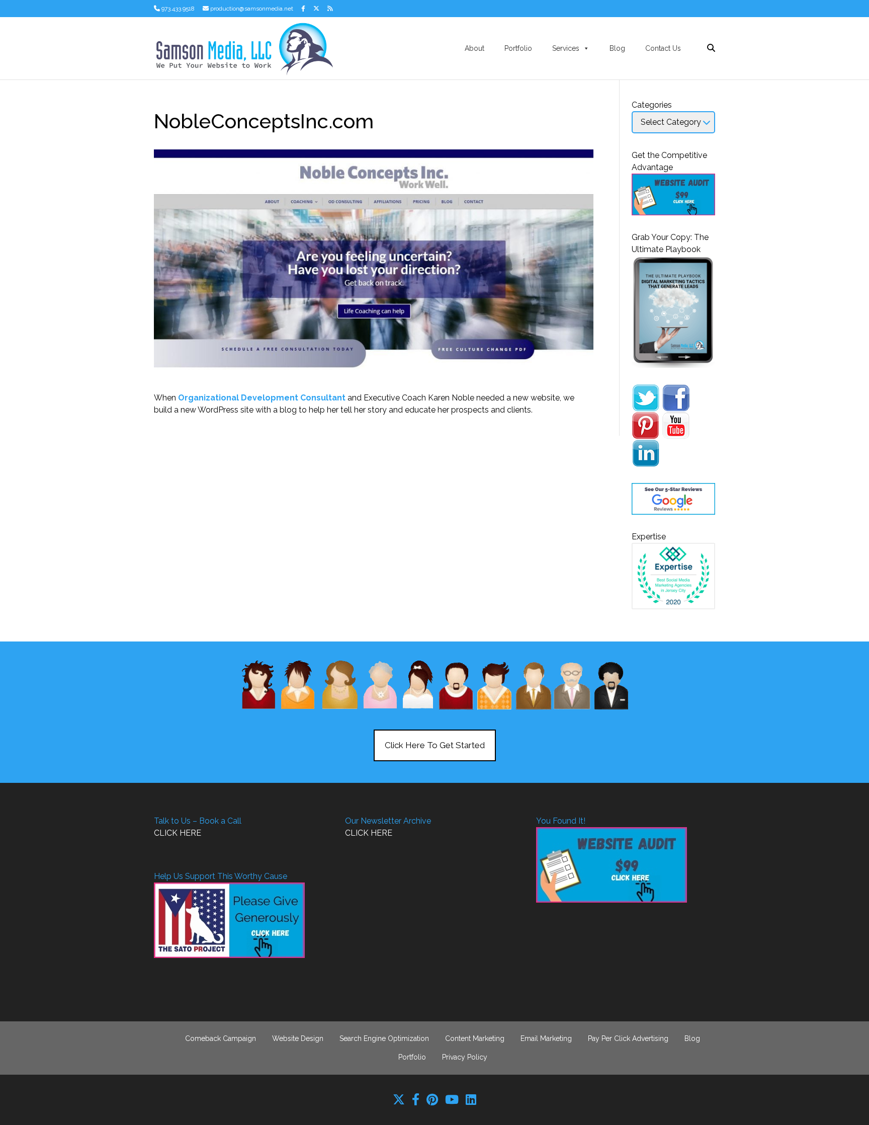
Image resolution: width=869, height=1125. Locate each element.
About (474, 48)
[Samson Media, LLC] (243, 47)
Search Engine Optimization (384, 1038)
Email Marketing (546, 1038)
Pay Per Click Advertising (628, 1038)
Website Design (297, 1038)
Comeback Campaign (220, 1038)
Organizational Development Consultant (261, 398)
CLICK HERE (177, 833)
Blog (617, 48)
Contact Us (663, 48)
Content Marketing (474, 1038)
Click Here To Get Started (435, 745)
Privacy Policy (464, 1057)
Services (565, 48)
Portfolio (518, 48)
